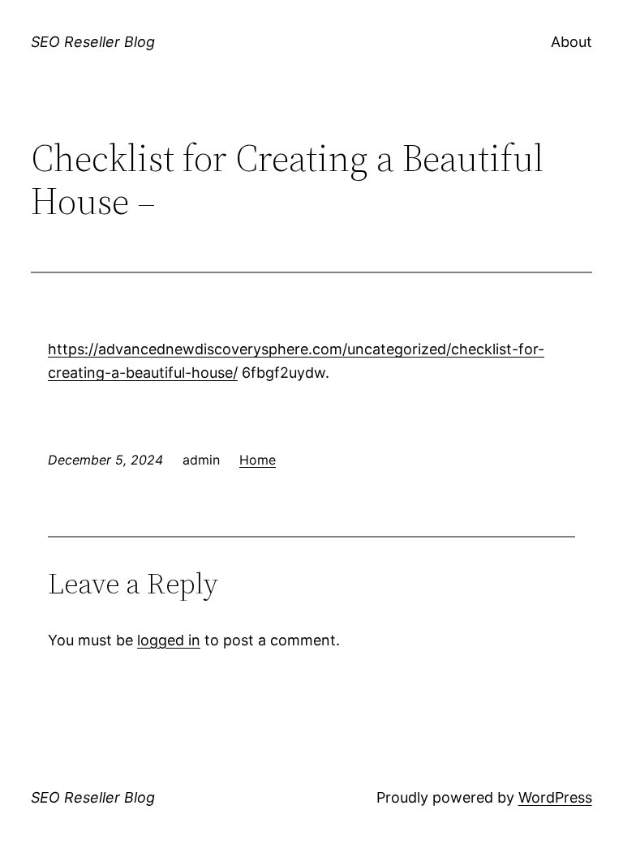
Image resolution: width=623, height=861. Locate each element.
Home (257, 460)
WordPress (555, 797)
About (571, 41)
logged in (168, 640)
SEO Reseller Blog (93, 41)
